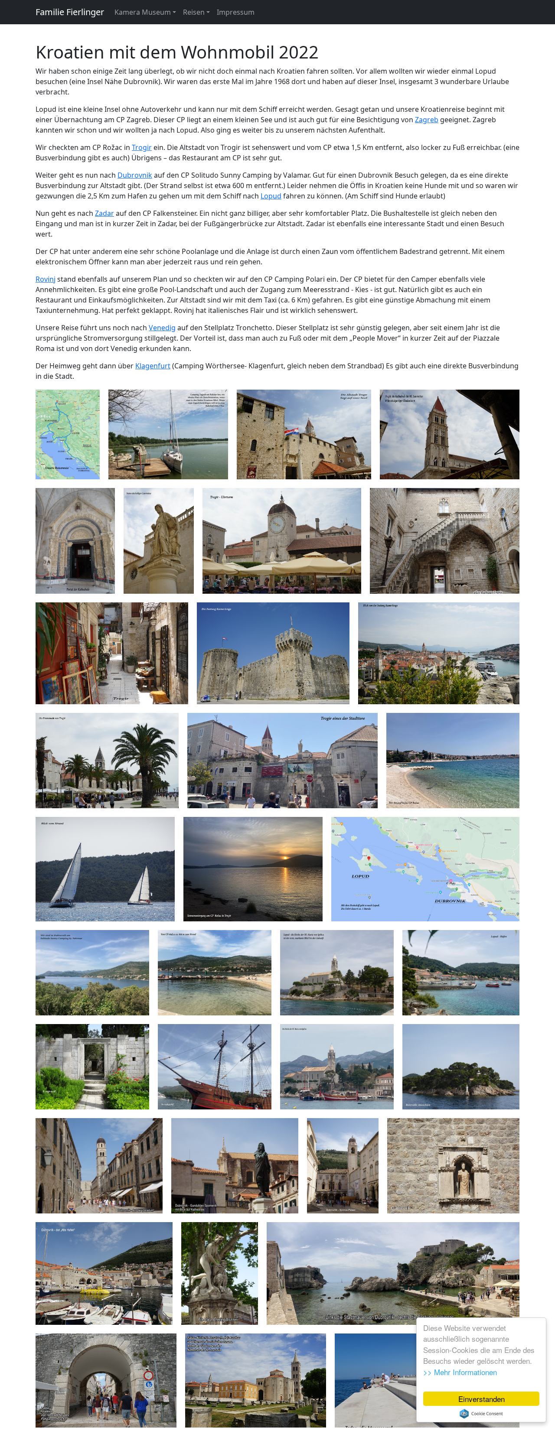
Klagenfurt (152, 366)
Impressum (236, 12)
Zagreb (426, 119)
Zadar (104, 213)
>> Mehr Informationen (460, 1371)
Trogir (142, 147)
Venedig (162, 327)
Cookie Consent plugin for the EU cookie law (481, 1413)
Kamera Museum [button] (142, 12)
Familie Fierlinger (70, 12)
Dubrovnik (135, 175)
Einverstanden (481, 1398)
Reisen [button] (194, 12)
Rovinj (46, 279)
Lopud (271, 196)
